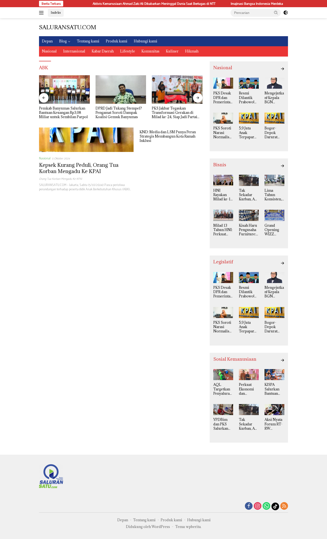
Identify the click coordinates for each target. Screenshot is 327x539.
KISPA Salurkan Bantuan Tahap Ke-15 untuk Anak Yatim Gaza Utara (274, 389)
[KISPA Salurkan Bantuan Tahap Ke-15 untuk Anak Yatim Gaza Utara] (274, 374)
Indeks (56, 12)
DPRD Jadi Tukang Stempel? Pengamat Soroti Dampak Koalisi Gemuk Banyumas (119, 112)
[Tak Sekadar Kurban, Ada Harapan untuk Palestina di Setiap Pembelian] (249, 180)
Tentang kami (88, 41)
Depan (47, 41)
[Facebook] (249, 506)
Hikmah (191, 51)
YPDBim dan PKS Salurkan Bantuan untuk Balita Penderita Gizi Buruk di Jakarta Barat (222, 424)
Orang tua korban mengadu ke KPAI (60, 178)
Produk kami (116, 41)
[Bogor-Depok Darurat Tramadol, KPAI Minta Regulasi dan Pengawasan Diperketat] (274, 118)
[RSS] (284, 506)
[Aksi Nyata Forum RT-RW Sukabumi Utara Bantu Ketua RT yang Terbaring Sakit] (274, 409)
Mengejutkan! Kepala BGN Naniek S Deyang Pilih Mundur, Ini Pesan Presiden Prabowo (274, 97)
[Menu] (42, 13)
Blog (63, 41)
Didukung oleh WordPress (148, 526)
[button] (276, 12)
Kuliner (172, 51)
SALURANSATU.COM (67, 27)
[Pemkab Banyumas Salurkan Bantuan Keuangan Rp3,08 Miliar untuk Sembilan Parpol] (64, 89)
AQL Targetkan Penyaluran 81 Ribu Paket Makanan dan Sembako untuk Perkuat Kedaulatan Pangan (222, 389)
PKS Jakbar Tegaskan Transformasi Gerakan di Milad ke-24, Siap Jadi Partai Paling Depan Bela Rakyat (174, 112)
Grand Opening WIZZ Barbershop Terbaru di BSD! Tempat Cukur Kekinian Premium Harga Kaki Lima (274, 230)
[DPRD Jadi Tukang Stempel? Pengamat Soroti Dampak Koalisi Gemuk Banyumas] (121, 89)
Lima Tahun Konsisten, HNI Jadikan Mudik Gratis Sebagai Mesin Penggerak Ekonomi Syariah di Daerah (273, 195)
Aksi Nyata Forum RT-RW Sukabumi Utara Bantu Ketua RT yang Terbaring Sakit (274, 424)
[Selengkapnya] (282, 68)
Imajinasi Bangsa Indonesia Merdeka (253, 3)
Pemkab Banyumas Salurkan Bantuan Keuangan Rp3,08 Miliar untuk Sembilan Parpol (63, 112)
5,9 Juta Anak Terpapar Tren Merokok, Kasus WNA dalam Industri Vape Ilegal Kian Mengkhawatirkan (248, 132)
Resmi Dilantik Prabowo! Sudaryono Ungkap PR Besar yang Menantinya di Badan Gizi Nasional (248, 97)
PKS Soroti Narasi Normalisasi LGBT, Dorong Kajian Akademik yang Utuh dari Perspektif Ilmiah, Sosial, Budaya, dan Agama (223, 132)
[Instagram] (257, 506)
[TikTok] (275, 506)
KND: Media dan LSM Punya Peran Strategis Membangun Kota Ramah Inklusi (168, 136)
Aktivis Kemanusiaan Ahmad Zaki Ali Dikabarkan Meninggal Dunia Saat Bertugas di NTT (150, 3)
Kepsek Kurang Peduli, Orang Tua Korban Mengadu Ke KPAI (78, 168)
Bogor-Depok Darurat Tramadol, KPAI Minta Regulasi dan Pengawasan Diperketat (274, 132)
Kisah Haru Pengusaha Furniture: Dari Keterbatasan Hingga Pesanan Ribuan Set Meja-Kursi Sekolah (248, 230)
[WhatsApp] (266, 506)
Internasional (74, 51)
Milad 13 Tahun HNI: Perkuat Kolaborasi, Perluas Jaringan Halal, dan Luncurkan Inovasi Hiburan (222, 230)
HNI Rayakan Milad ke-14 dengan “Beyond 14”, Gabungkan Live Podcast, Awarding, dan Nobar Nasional (222, 195)
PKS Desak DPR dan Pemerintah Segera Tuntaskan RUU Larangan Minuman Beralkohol (222, 97)
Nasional (49, 51)
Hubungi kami (145, 41)
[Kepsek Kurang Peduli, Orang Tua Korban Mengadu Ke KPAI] (86, 140)
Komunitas (150, 51)
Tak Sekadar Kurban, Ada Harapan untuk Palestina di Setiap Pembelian (249, 195)
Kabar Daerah (103, 51)
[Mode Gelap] (285, 13)
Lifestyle (127, 51)
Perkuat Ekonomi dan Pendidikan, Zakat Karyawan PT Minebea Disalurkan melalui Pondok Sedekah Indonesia (249, 389)
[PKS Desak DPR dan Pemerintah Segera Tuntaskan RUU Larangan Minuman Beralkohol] (223, 83)
